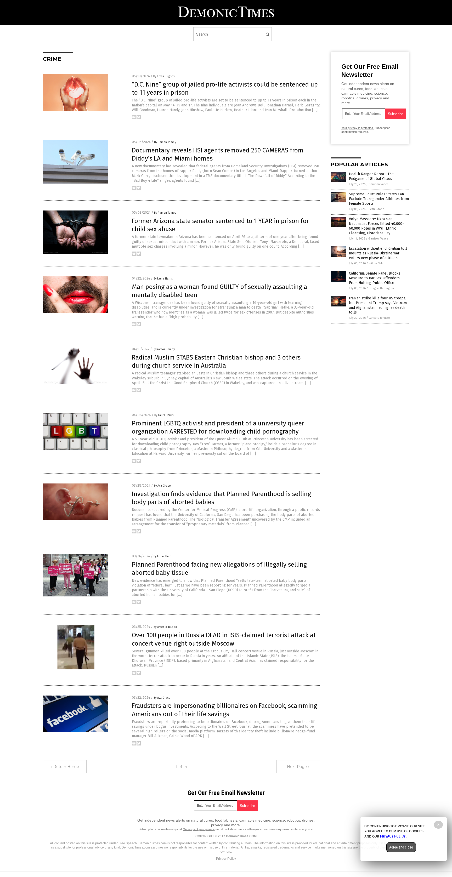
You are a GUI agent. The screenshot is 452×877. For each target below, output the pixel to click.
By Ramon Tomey (165, 142)
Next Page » (298, 766)
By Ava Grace (162, 485)
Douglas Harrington (381, 288)
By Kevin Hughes (163, 76)
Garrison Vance (379, 184)
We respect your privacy (199, 829)
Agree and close (401, 847)
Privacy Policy (226, 859)
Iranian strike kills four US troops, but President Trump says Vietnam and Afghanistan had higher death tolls (378, 305)
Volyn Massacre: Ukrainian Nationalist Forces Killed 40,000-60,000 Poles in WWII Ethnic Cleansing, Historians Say (376, 226)
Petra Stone (376, 209)
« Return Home (64, 766)
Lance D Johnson (380, 318)
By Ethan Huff (162, 556)
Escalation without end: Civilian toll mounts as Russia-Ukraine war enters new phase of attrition (378, 253)
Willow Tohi (376, 263)
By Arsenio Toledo (165, 627)
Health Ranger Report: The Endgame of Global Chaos (371, 176)
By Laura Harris (163, 278)
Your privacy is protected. (357, 127)
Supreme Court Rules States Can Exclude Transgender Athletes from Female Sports (379, 199)
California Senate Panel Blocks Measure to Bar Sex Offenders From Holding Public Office (374, 278)
